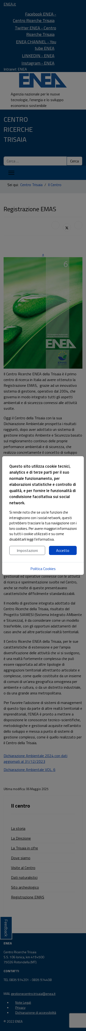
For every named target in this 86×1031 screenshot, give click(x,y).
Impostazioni (27, 550)
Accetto (62, 550)
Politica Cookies (43, 568)
